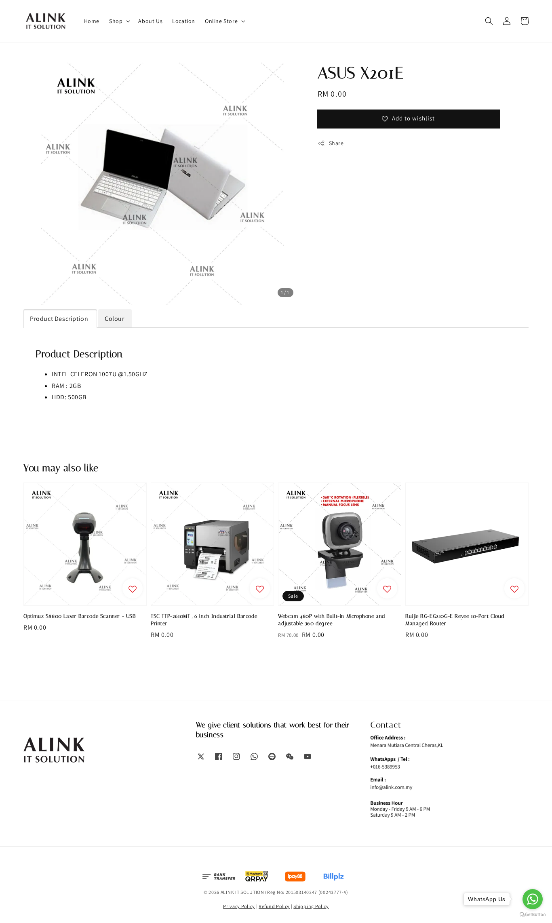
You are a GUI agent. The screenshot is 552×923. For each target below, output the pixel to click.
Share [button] (336, 143)
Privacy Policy (239, 906)
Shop (115, 21)
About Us (150, 21)
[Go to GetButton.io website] (533, 914)
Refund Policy (274, 906)
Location (183, 21)
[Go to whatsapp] (533, 899)
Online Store (221, 21)
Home (91, 21)
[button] (489, 21)
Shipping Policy (311, 906)
